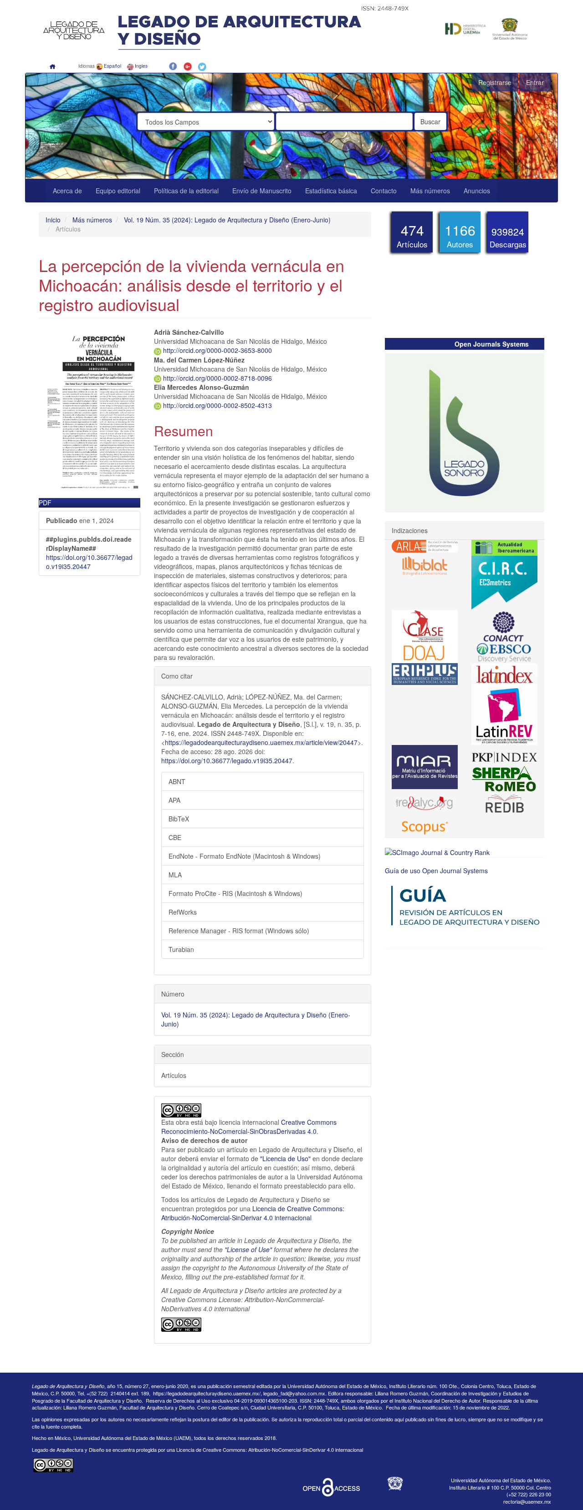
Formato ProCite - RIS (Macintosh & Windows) (235, 893)
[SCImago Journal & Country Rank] (437, 851)
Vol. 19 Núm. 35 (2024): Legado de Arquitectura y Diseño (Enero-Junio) (227, 219)
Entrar (535, 82)
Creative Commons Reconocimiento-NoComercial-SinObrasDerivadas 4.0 (249, 1126)
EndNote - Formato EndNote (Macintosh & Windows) (245, 856)
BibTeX (179, 818)
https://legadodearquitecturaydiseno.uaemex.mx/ (207, 1393)
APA (174, 800)
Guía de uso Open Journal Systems (436, 870)
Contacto (384, 190)
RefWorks (183, 911)
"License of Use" (248, 1249)
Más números (430, 190)
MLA (175, 874)
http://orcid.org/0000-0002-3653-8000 (216, 350)
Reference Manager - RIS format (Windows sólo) (239, 930)
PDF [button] (45, 502)
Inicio (53, 219)
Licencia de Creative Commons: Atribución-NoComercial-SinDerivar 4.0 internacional (252, 1213)
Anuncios (477, 190)
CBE (175, 837)
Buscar (430, 121)
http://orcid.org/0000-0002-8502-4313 (216, 405)
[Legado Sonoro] (464, 431)
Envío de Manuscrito (262, 190)
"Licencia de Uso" (286, 1158)
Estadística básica (331, 190)
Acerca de (67, 190)
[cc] (181, 1323)
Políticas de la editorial (186, 190)
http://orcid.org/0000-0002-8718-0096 (216, 378)
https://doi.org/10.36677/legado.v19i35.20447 (89, 562)
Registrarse (494, 82)
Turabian (181, 949)
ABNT (177, 781)
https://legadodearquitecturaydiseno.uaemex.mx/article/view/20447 (261, 742)
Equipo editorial (118, 190)
